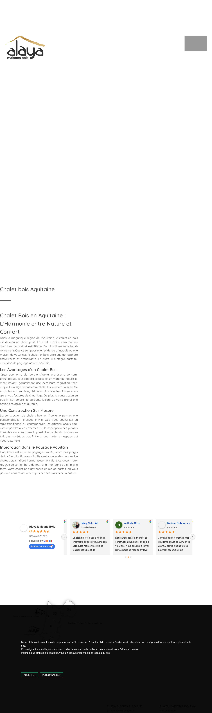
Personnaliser (51, 674)
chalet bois (27, 374)
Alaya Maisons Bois (42, 526)
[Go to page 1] (128, 557)
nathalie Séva (127, 523)
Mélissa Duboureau (174, 523)
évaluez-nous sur (40, 546)
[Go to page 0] (125, 557)
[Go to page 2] (130, 557)
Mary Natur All (85, 523)
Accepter (29, 674)
